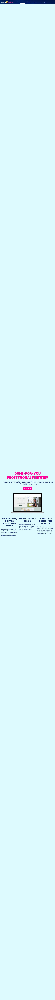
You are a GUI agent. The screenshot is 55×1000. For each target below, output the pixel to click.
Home (22, 2)
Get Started (27, 488)
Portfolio (35, 2)
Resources (43, 2)
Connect (50, 2)
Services (27, 2)
